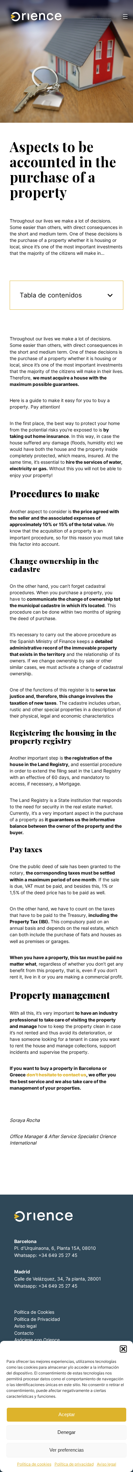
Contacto (24, 1333)
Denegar (66, 1432)
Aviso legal (106, 1464)
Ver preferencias (66, 1450)
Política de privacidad (74, 1464)
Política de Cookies (34, 1312)
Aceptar (66, 1414)
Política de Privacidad (37, 1319)
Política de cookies (34, 1464)
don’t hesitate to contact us (56, 1074)
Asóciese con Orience (37, 1339)
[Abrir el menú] (125, 16)
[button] (123, 1349)
